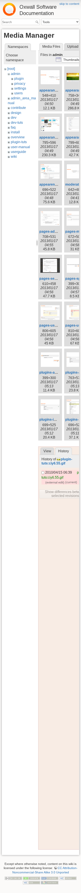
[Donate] (31, 878)
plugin (19, 78)
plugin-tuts (19, 142)
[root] (11, 69)
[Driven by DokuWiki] (49, 882)
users (18, 93)
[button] (71, 60)
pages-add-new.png (55, 231)
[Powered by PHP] (49, 878)
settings (20, 88)
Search (37, 22)
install (15, 132)
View (47, 451)
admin (15, 74)
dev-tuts (17, 122)
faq (13, 127)
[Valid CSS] (31, 882)
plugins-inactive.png (56, 419)
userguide (18, 152)
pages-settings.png (55, 278)
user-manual (20, 147)
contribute (18, 108)
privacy (19, 83)
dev (13, 117)
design (16, 113)
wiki (14, 156)
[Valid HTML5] (67, 878)
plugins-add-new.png (56, 372)
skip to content (69, 3)
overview (18, 137)
